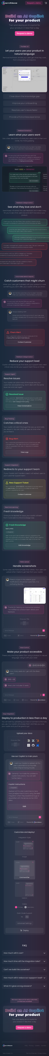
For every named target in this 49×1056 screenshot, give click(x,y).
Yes (22, 917)
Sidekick (24, 898)
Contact (43, 1045)
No (27, 917)
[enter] (44, 630)
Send (20, 635)
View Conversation (24, 406)
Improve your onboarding (24, 103)
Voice (16, 700)
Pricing (31, 1045)
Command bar (24, 877)
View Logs (24, 452)
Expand (10, 532)
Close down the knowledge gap (24, 96)
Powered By (33, 635)
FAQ (26, 1045)
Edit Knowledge (24, 545)
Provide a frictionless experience (24, 117)
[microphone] (41, 695)
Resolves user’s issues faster (24, 110)
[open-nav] (45, 3)
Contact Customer (24, 342)
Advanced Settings (24, 923)
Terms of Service (31, 1053)
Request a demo (34, 3)
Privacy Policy (41, 1053)
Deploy (26, 930)
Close (7, 635)
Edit (24, 806)
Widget (24, 857)
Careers (37, 1045)
